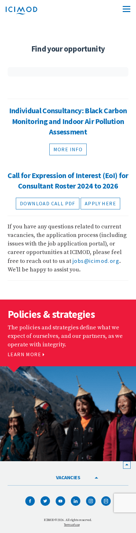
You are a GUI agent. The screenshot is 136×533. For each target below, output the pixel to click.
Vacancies (68, 477)
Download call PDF (47, 203)
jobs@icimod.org (95, 260)
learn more (24, 354)
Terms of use (71, 525)
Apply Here (100, 203)
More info (68, 149)
